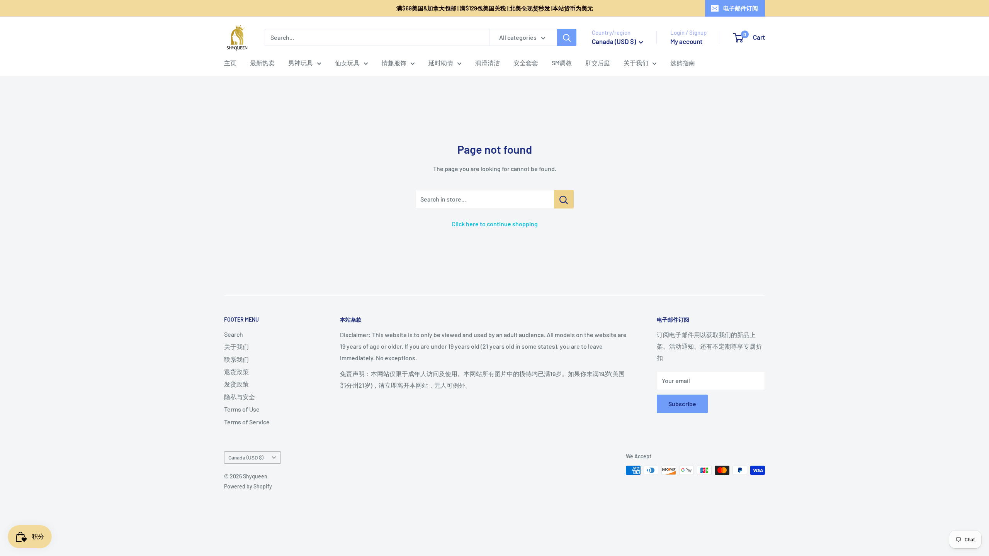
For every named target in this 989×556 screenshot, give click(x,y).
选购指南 (682, 62)
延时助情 (440, 62)
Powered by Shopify (248, 486)
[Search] (566, 37)
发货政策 (236, 384)
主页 (230, 62)
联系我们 (236, 359)
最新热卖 (262, 62)
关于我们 (636, 62)
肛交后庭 (597, 62)
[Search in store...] (564, 199)
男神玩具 (300, 62)
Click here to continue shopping (495, 223)
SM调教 (562, 62)
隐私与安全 (239, 396)
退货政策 (236, 371)
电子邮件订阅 (740, 8)
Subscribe (682, 403)
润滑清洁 (487, 62)
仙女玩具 (347, 62)
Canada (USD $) (245, 457)
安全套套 (525, 62)
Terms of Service (247, 421)
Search (233, 334)
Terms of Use (242, 409)
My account (686, 41)
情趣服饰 (394, 62)
